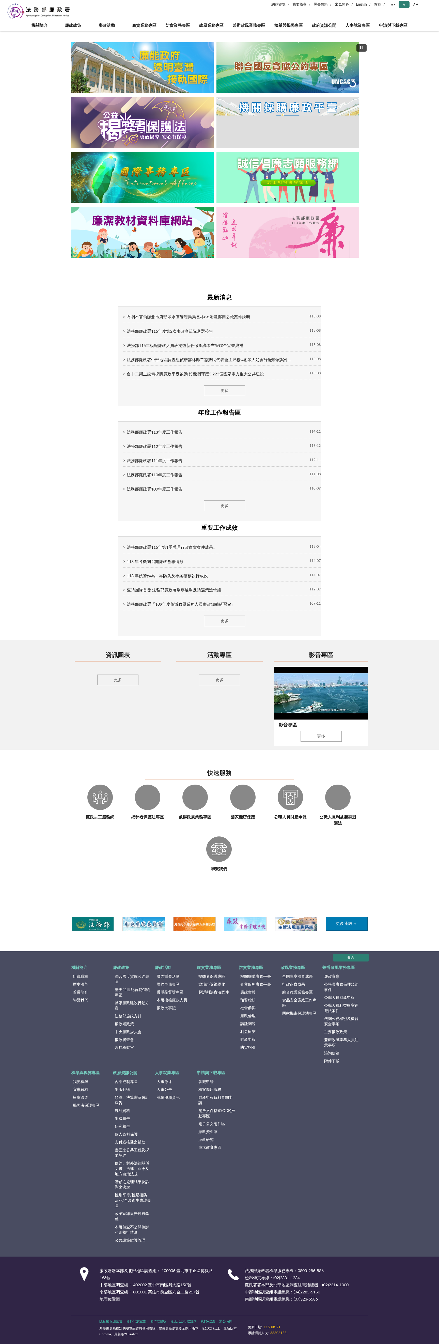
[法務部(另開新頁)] (93, 930)
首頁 (377, 4)
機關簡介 (40, 25)
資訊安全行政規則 (183, 1328)
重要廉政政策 (335, 1039)
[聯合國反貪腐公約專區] (287, 67)
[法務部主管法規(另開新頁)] (296, 930)
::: (2, 32)
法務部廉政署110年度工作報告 (154, 475)
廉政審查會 (124, 1047)
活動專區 (219, 655)
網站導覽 (278, 4)
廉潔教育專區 (209, 1154)
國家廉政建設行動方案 (132, 1012)
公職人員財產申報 (339, 1004)
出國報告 (122, 1125)
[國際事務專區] (142, 177)
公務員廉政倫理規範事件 (341, 993)
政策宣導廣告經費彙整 (132, 1223)
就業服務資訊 (168, 1104)
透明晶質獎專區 (170, 999)
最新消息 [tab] (219, 298)
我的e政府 (207, 1328)
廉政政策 (73, 25)
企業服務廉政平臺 (255, 991)
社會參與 (248, 1015)
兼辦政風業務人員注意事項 (341, 1049)
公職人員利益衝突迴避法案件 (341, 1014)
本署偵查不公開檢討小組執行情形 (132, 1236)
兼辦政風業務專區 (249, 25)
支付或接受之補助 (130, 1149)
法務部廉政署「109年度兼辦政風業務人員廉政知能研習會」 (181, 604)
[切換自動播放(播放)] (361, 48)
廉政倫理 (248, 1023)
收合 (351, 964)
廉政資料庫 (207, 1138)
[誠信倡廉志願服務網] (287, 177)
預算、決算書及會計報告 (132, 1106)
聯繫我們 (80, 1007)
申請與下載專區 (393, 25)
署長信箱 (320, 4)
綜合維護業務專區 (297, 999)
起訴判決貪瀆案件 (213, 999)
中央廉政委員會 (128, 1039)
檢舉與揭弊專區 (288, 25)
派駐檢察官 (124, 1055)
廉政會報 (248, 999)
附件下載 (331, 1068)
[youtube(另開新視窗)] (296, 1331)
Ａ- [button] (392, 4)
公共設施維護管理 (130, 1247)
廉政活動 (107, 25)
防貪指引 (248, 1054)
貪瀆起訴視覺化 (211, 991)
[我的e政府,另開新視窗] (284, 1331)
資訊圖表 (118, 655)
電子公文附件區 (211, 1131)
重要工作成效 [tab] (219, 528)
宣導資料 (80, 1096)
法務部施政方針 (128, 1023)
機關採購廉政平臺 (255, 983)
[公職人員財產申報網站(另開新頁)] (194, 930)
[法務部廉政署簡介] (142, 67)
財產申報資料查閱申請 (215, 1106)
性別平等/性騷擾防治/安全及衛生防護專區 (133, 1207)
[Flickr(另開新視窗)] (309, 1331)
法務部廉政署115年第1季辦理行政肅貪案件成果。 (172, 547)
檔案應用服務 (209, 1096)
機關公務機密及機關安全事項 (341, 1028)
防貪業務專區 (178, 25)
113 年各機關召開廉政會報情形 (155, 562)
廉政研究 (206, 1146)
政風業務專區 (211, 25)
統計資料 (122, 1117)
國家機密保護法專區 (299, 1020)
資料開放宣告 (136, 1328)
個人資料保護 (126, 1141)
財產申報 (248, 1046)
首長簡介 (80, 999)
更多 (225, 391)
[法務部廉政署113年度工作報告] (287, 232)
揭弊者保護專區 (211, 983)
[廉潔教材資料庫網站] (142, 232)
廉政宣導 (331, 983)
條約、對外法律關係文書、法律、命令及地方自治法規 (132, 1175)
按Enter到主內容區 (19, 4)
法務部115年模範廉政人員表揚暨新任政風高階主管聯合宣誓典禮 (185, 346)
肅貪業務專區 (144, 25)
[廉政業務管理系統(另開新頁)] (245, 930)
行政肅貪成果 (293, 991)
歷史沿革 (80, 991)
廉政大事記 (166, 1015)
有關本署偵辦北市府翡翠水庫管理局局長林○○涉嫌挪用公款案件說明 (188, 317)
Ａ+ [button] (415, 4)
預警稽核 (248, 1007)
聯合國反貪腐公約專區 (132, 985)
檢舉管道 (80, 1104)
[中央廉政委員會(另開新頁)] (143, 930)
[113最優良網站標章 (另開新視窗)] (331, 1331)
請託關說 (248, 1031)
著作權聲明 (158, 1328)
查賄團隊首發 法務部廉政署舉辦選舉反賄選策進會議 (174, 590)
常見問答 (342, 4)
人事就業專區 (358, 25)
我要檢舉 (299, 4)
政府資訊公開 (324, 25)
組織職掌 (80, 983)
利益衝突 (248, 1039)
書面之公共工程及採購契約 (132, 1159)
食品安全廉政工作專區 (299, 1009)
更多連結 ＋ (346, 930)
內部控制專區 (126, 1088)
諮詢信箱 (331, 1060)
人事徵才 (164, 1088)
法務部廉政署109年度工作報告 (154, 489)
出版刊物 (122, 1096)
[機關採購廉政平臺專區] (287, 122)
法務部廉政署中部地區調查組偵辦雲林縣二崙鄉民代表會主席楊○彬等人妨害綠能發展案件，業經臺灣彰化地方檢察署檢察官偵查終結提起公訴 (209, 360)
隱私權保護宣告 (110, 1328)
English (361, 4)
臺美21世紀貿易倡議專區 (132, 999)
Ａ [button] (404, 4)
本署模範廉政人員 (172, 1007)
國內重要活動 (168, 983)
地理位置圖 (110, 1306)
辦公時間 (225, 1328)
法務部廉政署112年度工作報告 (154, 447)
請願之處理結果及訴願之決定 (132, 1191)
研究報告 (122, 1133)
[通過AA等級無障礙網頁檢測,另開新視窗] (262, 1331)
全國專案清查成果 (297, 983)
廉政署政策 (124, 1031)
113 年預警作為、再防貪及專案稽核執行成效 (167, 576)
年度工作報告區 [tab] (219, 413)
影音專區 (321, 655)
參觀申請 (206, 1088)
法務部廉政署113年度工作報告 (154, 432)
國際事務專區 (168, 991)
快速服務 (219, 780)
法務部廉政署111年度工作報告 (154, 461)
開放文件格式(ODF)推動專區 (216, 1120)
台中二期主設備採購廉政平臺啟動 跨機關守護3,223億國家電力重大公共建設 (195, 374)
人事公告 (164, 1096)
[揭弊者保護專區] (142, 122)
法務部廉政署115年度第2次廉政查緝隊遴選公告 (170, 331)
